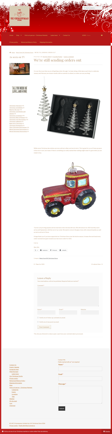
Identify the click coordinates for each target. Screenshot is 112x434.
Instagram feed (14, 369)
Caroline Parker (57, 56)
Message (62, 384)
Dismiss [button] (107, 431)
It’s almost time (96, 264)
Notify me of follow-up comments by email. (52, 317)
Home (11, 35)
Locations (15, 394)
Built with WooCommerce (27, 425)
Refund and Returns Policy (29, 42)
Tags (13, 396)
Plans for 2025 (40, 264)
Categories (15, 390)
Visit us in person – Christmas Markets (36, 35)
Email (61, 309)
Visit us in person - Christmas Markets (20, 387)
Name (39, 309)
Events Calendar (14, 367)
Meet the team (13, 371)
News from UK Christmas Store (24, 52)
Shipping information (46, 42)
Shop (17, 35)
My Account (13, 401)
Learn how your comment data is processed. (70, 334)
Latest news (54, 35)
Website (83, 309)
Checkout (12, 405)
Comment (40, 285)
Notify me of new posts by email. (49, 322)
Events (14, 392)
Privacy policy (13, 42)
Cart (10, 403)
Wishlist (11, 399)
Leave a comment (69, 56)
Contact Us (66, 35)
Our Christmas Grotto (16, 376)
